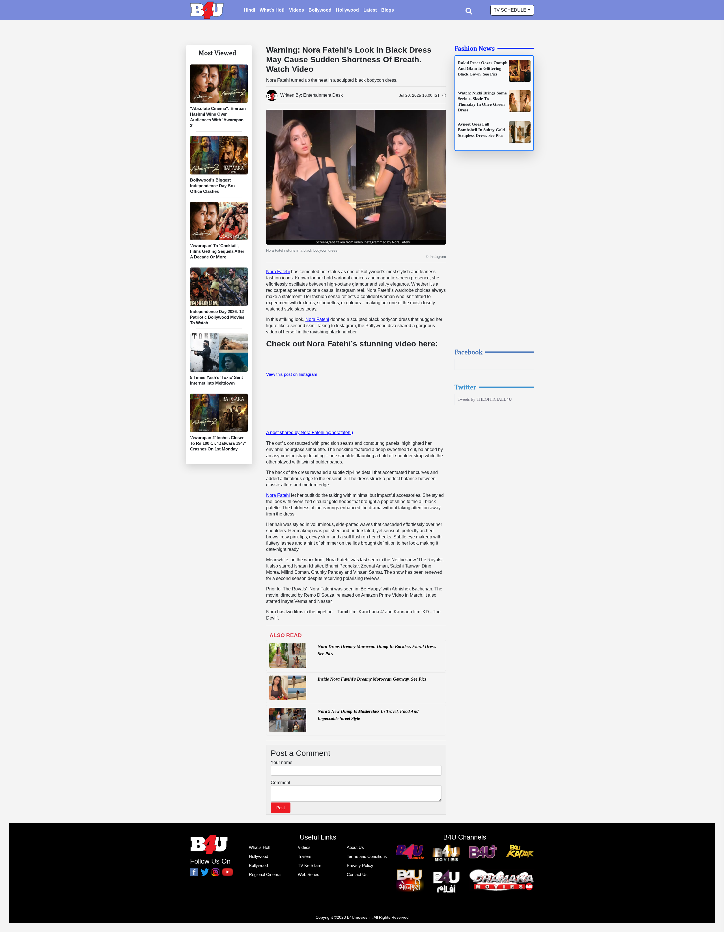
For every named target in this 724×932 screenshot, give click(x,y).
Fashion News (474, 48)
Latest (370, 10)
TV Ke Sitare (309, 865)
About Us (355, 847)
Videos (296, 10)
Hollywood (347, 10)
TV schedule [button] (510, 10)
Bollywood (320, 10)
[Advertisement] (494, 255)
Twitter (465, 387)
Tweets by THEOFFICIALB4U (485, 399)
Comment (280, 782)
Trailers (304, 856)
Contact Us (357, 874)
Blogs (387, 10)
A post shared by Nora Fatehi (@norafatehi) (309, 432)
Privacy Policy (360, 865)
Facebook (468, 352)
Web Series (308, 874)
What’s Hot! (259, 847)
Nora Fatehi (278, 271)
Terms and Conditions (367, 856)
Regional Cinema (265, 874)
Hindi (249, 10)
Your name (281, 762)
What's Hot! (272, 10)
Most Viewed (217, 52)
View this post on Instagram (291, 374)
